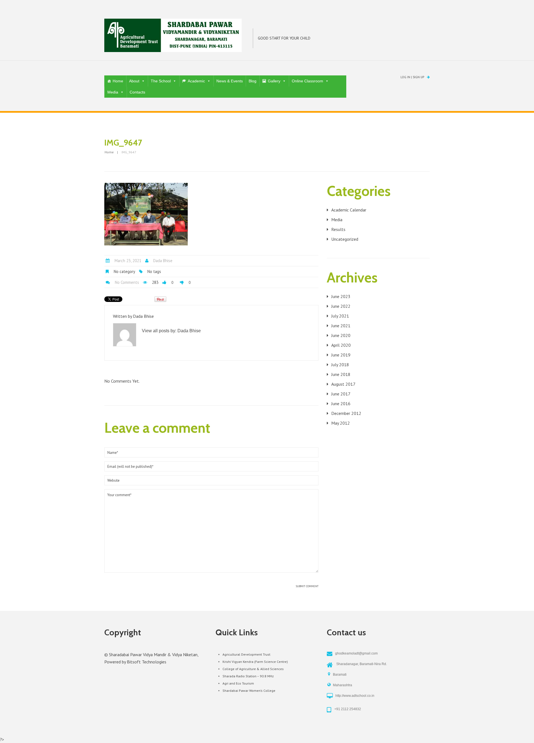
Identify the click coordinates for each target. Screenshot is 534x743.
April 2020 (341, 345)
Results (338, 229)
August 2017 (343, 384)
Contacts (137, 92)
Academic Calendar (348, 210)
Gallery (274, 81)
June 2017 (340, 394)
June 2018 (340, 374)
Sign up (418, 77)
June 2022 (340, 306)
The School (161, 81)
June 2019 (340, 355)
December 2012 (346, 413)
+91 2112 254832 (347, 709)
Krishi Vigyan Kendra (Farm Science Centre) (255, 662)
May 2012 (340, 423)
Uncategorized (344, 239)
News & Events (229, 81)
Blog (252, 81)
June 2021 (340, 325)
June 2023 (340, 296)
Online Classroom (307, 81)
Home (118, 81)
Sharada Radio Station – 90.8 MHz (248, 676)
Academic (196, 81)
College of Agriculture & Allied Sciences (253, 669)
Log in (405, 77)
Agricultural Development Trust (246, 654)
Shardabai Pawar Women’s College (248, 690)
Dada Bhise (162, 260)
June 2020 (340, 335)
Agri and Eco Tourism (238, 683)
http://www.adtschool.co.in (354, 696)
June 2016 (340, 403)
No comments (127, 282)
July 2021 (340, 316)
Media (112, 92)
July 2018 (340, 364)
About (134, 81)
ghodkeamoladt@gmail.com (356, 653)
